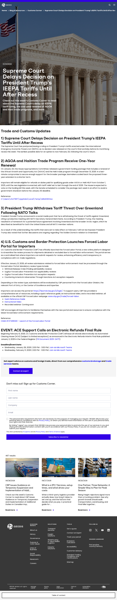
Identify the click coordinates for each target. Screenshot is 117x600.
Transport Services (52, 529)
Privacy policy (46, 587)
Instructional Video (13, 302)
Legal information (60, 587)
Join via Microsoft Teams (61, 347)
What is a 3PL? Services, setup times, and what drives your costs (57, 488)
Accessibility (72, 546)
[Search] (110, 5)
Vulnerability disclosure (86, 587)
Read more (10, 510)
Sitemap (70, 562)
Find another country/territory (96, 545)
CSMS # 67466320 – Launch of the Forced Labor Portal (25, 321)
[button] (58, 595)
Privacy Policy (44, 420)
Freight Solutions (51, 535)
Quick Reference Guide (15, 299)
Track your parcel (74, 537)
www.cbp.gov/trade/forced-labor (63, 296)
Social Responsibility (35, 554)
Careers (33, 563)
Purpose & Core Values (35, 543)
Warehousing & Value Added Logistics (54, 541)
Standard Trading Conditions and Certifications (74, 556)
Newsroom (34, 559)
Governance (35, 538)
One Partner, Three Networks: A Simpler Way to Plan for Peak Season (94, 488)
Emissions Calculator (71, 541)
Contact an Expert (74, 533)
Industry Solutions (51, 547)
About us (33, 530)
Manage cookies (33, 587)
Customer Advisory (74, 551)
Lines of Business (33, 548)
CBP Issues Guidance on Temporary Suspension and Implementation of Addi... (19, 488)
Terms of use (73, 587)
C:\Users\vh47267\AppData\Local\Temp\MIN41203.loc (27, 199)
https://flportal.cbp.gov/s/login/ (48, 291)
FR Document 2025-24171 (48, 339)
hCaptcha (26, 432)
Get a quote (72, 529)
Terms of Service (54, 432)
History (32, 534)
